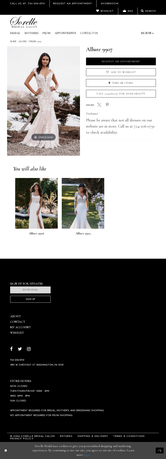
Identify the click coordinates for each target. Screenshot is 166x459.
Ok (160, 450)
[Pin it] (107, 105)
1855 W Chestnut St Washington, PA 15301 (37, 365)
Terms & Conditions (129, 436)
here (86, 455)
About (15, 316)
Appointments (65, 33)
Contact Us (89, 33)
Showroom (109, 3)
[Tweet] (99, 105)
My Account (20, 327)
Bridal (15, 33)
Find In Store (122, 83)
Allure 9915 (83, 233)
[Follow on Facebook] (11, 349)
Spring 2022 (35, 41)
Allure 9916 (36, 233)
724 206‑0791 (17, 360)
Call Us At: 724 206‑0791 (27, 3)
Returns (66, 436)
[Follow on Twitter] (20, 349)
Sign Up (30, 299)
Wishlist (17, 333)
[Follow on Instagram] (29, 349)
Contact (17, 322)
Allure (22, 41)
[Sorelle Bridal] (23, 22)
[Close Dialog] (5, 450)
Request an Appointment (121, 61)
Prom (47, 33)
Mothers (31, 33)
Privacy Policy (22, 439)
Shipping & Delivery (93, 436)
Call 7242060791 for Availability (121, 93)
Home (13, 41)
